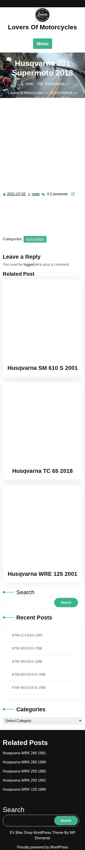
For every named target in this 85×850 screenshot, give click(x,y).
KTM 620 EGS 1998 (27, 648)
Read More (40, 319)
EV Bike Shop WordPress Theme (37, 833)
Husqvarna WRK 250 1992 (24, 771)
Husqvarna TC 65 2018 (42, 471)
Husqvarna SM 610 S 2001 (42, 368)
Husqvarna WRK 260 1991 (24, 753)
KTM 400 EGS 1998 (27, 661)
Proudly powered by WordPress (42, 847)
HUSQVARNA (60, 93)
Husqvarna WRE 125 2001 (42, 574)
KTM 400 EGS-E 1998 (28, 688)
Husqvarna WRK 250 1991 (24, 780)
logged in (31, 264)
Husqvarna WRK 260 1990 (24, 762)
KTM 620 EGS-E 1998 (28, 674)
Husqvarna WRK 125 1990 (24, 789)
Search (25, 592)
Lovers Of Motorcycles (42, 27)
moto (36, 194)
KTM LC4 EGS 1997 (27, 635)
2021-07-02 (16, 194)
